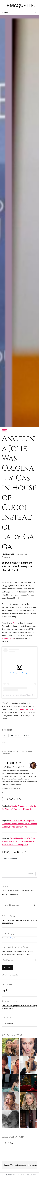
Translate (17, 938)
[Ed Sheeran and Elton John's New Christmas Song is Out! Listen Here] (28, 1083)
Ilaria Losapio (8, 554)
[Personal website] (2, 792)
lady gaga (6, 753)
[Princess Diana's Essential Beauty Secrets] (28, 1065)
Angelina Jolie (8, 638)
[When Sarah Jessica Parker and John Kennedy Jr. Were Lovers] (10, 1083)
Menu (6, 12)
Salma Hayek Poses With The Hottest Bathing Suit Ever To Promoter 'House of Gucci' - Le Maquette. (18, 841)
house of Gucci (26, 751)
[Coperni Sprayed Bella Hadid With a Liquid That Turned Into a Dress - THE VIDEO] (28, 1119)
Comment (30, 874)
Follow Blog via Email (15, 947)
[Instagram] (3, 990)
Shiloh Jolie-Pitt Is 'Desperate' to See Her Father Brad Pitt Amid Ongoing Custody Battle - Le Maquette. (19, 823)
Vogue (14, 623)
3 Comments (8, 557)
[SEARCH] (35, 12)
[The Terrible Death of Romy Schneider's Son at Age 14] (10, 1119)
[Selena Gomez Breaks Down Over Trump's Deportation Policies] (10, 1065)
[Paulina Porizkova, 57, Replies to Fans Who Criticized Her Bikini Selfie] (28, 1101)
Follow (7, 967)
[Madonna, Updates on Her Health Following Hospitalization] (28, 1047)
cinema (4, 430)
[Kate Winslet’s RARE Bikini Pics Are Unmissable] (10, 1101)
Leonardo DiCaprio (28, 709)
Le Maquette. (19, 5)
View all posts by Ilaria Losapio (12, 788)
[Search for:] (17, 905)
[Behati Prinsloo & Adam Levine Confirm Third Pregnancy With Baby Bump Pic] (10, 1047)
